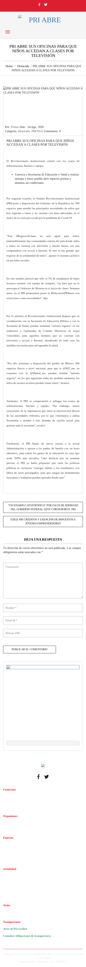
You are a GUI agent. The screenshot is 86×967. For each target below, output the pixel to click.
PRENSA (37, 131)
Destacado (23, 66)
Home (9, 66)
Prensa (15, 127)
